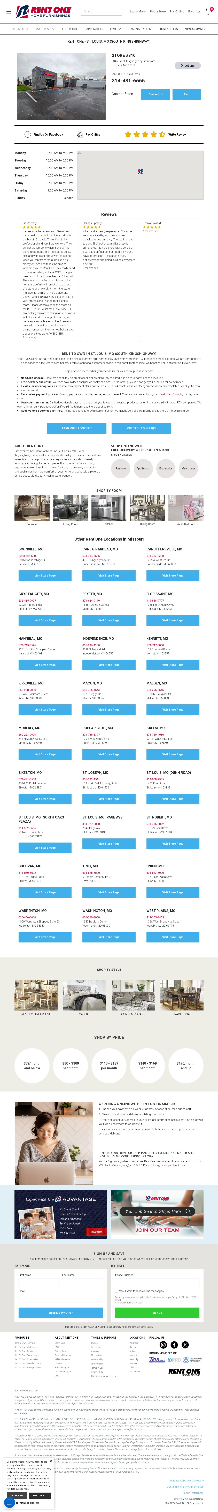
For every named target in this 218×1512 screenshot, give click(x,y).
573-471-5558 (27, 779)
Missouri (134, 1363)
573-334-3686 (91, 556)
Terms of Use (97, 1368)
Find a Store (158, 11)
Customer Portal (169, 394)
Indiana (133, 1351)
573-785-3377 (91, 734)
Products (21, 1337)
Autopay (95, 1351)
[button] (29, 1503)
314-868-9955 (155, 779)
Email (22, 1291)
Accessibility (97, 1359)
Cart (212, 9)
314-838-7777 (155, 600)
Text (187, 94)
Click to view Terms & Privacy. (128, 1302)
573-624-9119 (91, 600)
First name (25, 1275)
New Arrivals (195, 29)
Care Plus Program (63, 1371)
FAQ (57, 1347)
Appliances (94, 29)
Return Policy (97, 1372)
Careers (58, 1363)
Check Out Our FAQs (141, 428)
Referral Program (62, 1367)
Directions (188, 65)
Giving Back (60, 1351)
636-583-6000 (155, 872)
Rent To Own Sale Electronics (27, 1363)
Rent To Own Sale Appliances (28, 1367)
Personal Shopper (63, 1355)
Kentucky (134, 1359)
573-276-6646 (155, 690)
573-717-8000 (155, 645)
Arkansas (134, 1343)
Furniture (21, 29)
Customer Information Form (103, 1376)
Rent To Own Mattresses (25, 1347)
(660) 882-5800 (28, 556)
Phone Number (124, 1275)
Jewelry (116, 29)
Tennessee (135, 1371)
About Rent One (66, 1337)
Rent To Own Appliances (25, 1351)
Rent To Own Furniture (24, 1343)
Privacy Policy (120, 1327)
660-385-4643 (91, 690)
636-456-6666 (27, 917)
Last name (68, 1275)
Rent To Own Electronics (25, 1355)
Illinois (133, 1347)
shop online (170, 1165)
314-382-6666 (27, 828)
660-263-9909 (27, 734)
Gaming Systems (140, 29)
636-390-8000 (91, 917)
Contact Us (156, 94)
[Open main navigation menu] (8, 11)
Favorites (194, 11)
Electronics (69, 29)
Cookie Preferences (193, 1493)
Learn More (138, 11)
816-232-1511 (91, 779)
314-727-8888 (91, 824)
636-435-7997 (27, 600)
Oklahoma (134, 1367)
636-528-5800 (91, 872)
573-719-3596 (27, 645)
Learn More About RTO (76, 428)
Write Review (177, 134)
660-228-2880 (27, 690)
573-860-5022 (27, 872)
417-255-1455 (155, 917)
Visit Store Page (45, 575)
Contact (94, 1343)
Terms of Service (140, 1327)
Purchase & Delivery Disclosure (187, 1480)
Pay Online (177, 11)
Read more (24, 1488)
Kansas (133, 1355)
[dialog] (28, 1483)
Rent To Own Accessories (26, 1359)
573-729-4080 (155, 734)
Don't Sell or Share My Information (185, 1486)
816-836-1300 (91, 645)
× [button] (50, 1461)
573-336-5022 (155, 824)
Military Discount (63, 1359)
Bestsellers (169, 29)
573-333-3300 (155, 556)
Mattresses (45, 29)
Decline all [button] (40, 1495)
